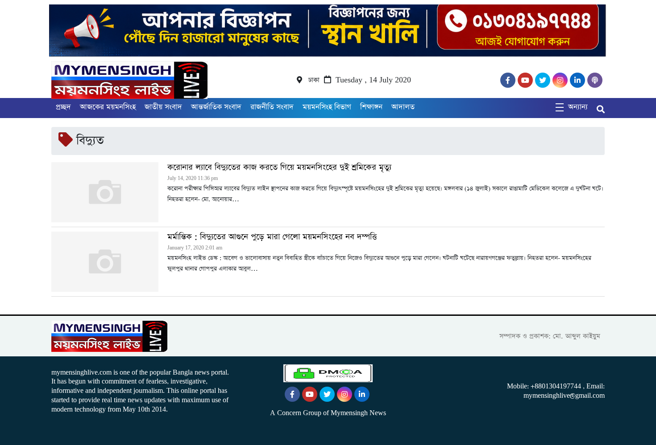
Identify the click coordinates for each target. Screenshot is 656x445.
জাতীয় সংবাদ (163, 107)
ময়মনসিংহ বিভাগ (327, 107)
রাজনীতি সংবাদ (272, 107)
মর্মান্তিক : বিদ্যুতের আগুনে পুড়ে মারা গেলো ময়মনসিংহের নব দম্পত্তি (272, 237)
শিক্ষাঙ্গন (371, 107)
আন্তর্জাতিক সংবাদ (216, 107)
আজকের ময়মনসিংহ (108, 107)
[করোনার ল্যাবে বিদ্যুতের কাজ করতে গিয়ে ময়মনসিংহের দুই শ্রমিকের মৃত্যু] (104, 192)
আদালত (403, 107)
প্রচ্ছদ (63, 107)
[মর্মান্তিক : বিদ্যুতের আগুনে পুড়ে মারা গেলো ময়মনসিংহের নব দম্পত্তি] (104, 262)
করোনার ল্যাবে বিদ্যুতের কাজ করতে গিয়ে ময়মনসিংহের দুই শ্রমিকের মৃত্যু (279, 167)
